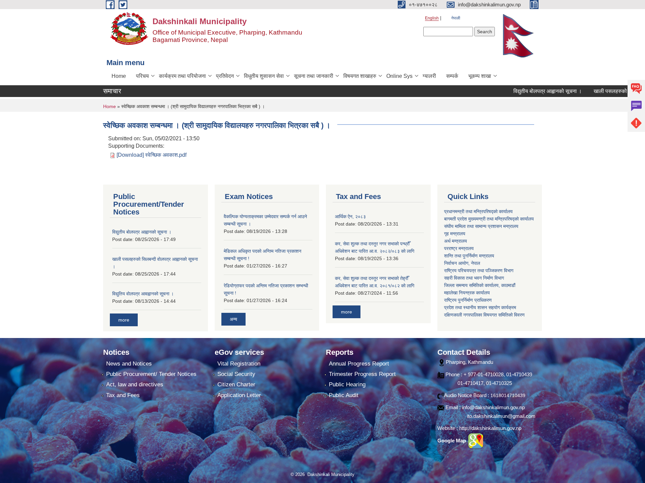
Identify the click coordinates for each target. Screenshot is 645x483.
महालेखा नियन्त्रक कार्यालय (467, 292)
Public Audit (343, 395)
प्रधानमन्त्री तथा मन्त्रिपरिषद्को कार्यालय (478, 211)
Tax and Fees (123, 395)
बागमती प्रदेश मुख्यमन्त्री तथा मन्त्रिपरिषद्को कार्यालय (489, 219)
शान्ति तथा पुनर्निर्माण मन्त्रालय (469, 255)
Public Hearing (347, 384)
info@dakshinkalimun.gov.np (493, 407)
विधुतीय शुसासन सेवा (264, 76)
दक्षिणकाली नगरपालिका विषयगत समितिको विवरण (484, 315)
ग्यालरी (429, 76)
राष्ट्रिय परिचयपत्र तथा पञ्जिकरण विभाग (478, 270)
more (123, 320)
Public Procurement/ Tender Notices (151, 374)
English (432, 18)
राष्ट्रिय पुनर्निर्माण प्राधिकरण (468, 300)
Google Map (452, 440)
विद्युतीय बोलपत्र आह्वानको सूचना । (530, 91)
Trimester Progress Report (362, 374)
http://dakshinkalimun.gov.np (490, 428)
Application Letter (239, 395)
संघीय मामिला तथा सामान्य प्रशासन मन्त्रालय (481, 226)
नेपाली (455, 18)
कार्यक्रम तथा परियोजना (182, 76)
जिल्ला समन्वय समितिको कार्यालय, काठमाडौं (479, 285)
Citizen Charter (236, 384)
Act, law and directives (134, 384)
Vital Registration (238, 363)
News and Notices (129, 363)
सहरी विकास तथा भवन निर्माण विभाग (474, 278)
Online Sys (399, 76)
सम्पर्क (452, 76)
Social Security (236, 374)
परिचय (142, 76)
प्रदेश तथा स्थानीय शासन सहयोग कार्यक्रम (480, 307)
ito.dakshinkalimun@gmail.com (501, 416)
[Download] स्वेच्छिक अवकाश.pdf (151, 155)
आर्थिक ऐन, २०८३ (350, 216)
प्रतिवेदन (225, 76)
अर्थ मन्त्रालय (455, 241)
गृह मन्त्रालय (454, 233)
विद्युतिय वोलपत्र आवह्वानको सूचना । (143, 293)
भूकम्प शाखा (479, 76)
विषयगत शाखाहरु (359, 76)
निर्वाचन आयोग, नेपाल (462, 263)
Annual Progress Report (359, 363)
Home (119, 76)
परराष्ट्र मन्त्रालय (459, 248)
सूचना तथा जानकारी (313, 76)
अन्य (233, 319)
